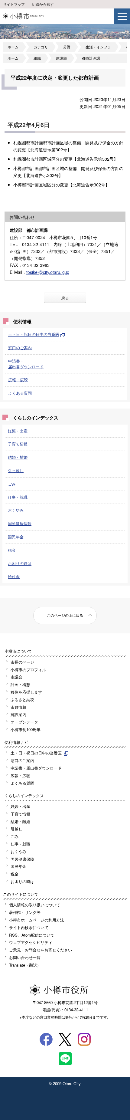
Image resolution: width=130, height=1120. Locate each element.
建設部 (61, 58)
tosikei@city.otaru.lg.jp (47, 272)
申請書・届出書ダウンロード (26, 364)
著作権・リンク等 (25, 912)
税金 (12, 550)
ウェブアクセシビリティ (30, 942)
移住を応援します (26, 692)
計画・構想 (20, 684)
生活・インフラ (98, 46)
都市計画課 (91, 58)
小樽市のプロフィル (28, 669)
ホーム (13, 46)
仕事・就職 (18, 497)
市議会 (16, 677)
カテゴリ (41, 46)
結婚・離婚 (18, 457)
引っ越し (16, 470)
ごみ (12, 484)
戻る (65, 298)
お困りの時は (19, 563)
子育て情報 (18, 444)
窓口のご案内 (20, 347)
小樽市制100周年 (26, 729)
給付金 (14, 576)
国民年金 (16, 537)
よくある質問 (20, 393)
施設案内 (18, 714)
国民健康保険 (19, 523)
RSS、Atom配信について (31, 935)
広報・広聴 (18, 380)
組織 (37, 58)
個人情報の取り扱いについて (34, 905)
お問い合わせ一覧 (25, 957)
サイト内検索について (28, 927)
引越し (16, 829)
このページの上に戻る (65, 615)
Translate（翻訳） (25, 965)
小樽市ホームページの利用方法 (36, 920)
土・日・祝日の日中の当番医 (33, 334)
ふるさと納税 (22, 699)
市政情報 (18, 707)
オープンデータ (24, 722)
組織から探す (43, 4)
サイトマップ (14, 4)
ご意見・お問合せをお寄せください (40, 950)
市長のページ (22, 662)
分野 (66, 46)
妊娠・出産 (18, 431)
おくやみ (16, 510)
